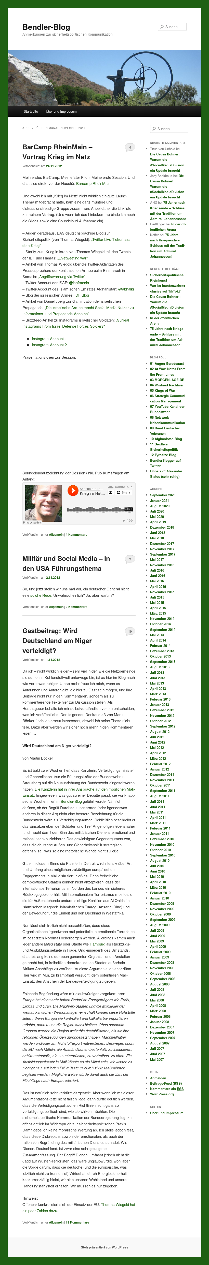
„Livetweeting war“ (72, 257)
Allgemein (56, 534)
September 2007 (162, 1037)
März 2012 (158, 758)
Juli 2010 (157, 865)
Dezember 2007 (162, 1027)
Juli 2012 (157, 736)
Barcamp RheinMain (93, 183)
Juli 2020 (157, 511)
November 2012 (162, 715)
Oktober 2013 (160, 656)
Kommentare (76, 534)
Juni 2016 (157, 575)
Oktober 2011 (160, 785)
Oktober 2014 (160, 623)
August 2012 (159, 731)
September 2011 (162, 790)
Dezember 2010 (162, 838)
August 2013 (159, 666)
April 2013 (158, 688)
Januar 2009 (159, 957)
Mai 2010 (157, 876)
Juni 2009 (157, 935)
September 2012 (162, 726)
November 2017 (162, 548)
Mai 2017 (157, 559)
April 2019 (158, 521)
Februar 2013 (160, 699)
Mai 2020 (157, 516)
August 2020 (159, 505)
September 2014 (162, 629)
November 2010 (162, 844)
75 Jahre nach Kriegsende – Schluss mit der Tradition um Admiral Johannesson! (167, 245)
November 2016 (162, 564)
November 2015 (162, 591)
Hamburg (97, 944)
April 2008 (158, 1005)
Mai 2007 (157, 1059)
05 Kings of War (162, 390)
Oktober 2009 (160, 914)
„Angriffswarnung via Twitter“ (61, 276)
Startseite (31, 111)
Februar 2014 (160, 645)
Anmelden (158, 1077)
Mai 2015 (157, 602)
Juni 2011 (157, 806)
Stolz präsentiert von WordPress (104, 1247)
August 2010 (159, 860)
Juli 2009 (157, 930)
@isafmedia (79, 282)
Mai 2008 (157, 1000)
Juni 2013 (157, 677)
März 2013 (158, 693)
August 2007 (159, 1043)
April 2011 (158, 817)
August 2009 (159, 924)
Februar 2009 (160, 951)
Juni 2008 (157, 994)
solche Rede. (41, 595)
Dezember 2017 (162, 543)
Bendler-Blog (46, 26)
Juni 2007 (157, 1053)
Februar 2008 (160, 1016)
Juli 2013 (157, 672)
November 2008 (162, 967)
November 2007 (162, 1032)
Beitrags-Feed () (166, 1083)
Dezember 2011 (162, 774)
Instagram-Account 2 (49, 344)
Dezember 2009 (162, 903)
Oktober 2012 (160, 720)
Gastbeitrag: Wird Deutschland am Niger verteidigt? (57, 640)
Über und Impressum (61, 111)
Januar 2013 (159, 704)
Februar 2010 (160, 892)
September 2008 (162, 978)
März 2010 (158, 887)
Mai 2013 (157, 683)
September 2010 (162, 855)
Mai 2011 (157, 812)
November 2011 (162, 779)
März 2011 (158, 822)
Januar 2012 (159, 769)
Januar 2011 (159, 833)
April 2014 (158, 640)
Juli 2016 (157, 570)
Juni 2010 (157, 871)
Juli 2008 (157, 989)
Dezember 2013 (162, 650)
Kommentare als (167, 1088)
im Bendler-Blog (69, 801)
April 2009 (158, 946)
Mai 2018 (157, 537)
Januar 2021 (159, 500)
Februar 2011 (160, 828)
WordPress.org (162, 1094)
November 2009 (162, 908)
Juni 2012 (157, 742)
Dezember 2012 (162, 709)
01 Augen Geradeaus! (167, 363)
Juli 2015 (157, 597)
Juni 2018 (157, 532)
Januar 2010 (159, 898)
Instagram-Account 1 (50, 338)
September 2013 (162, 661)
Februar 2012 (160, 763)
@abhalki (126, 289)
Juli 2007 (157, 1048)
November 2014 (162, 618)
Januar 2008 (159, 1021)
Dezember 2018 (162, 527)
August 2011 (159, 795)
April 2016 (158, 586)
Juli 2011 (157, 801)
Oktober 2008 (160, 973)
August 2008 (159, 984)
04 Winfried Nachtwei (166, 385)
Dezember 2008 (162, 962)
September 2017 (162, 554)
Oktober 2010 (160, 849)
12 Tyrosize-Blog (163, 454)
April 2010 (158, 881)
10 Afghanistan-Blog (166, 438)
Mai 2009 (157, 941)
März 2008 (158, 1010)
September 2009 (162, 919)
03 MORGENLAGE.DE (167, 379)
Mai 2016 (157, 580)
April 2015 (158, 607)
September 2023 (162, 494)
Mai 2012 (157, 747)
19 (130, 631)
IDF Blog (81, 295)
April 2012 (158, 752)
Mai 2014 (157, 634)
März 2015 (158, 613)
